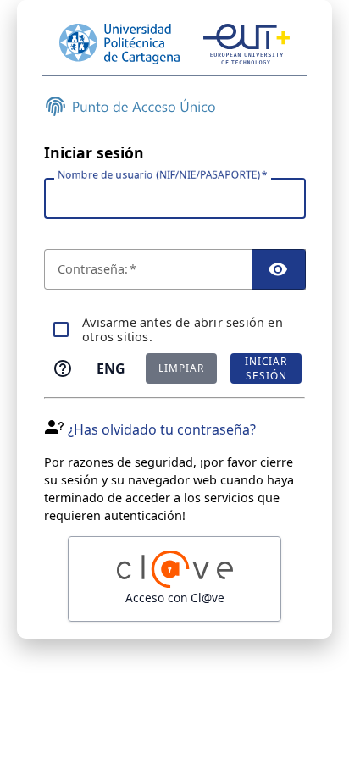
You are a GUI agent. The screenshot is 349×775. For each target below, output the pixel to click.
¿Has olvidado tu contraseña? (162, 429)
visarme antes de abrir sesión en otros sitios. (182, 330)
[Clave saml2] (174, 579)
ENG (111, 368)
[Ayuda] (62, 368)
